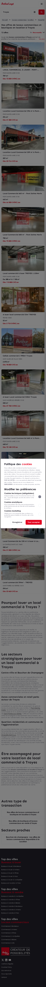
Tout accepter (34, 522)
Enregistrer (17, 522)
